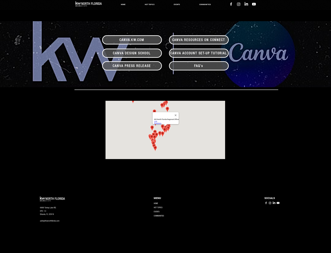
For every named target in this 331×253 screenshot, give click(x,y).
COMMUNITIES (159, 216)
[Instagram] (238, 4)
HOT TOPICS (158, 207)
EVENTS (157, 211)
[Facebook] (231, 4)
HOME (156, 203)
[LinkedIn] (246, 4)
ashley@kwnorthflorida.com (49, 221)
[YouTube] (254, 4)
